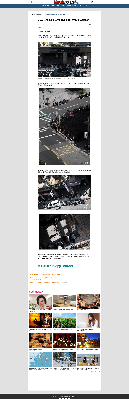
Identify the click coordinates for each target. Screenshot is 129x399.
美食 (90, 24)
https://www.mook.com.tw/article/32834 (49, 268)
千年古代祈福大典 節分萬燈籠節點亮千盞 (63, 349)
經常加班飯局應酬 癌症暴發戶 (36, 349)
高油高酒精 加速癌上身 (82, 310)
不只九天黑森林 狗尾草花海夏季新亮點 (62, 329)
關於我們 (55, 396)
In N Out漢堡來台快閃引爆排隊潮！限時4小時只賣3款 (54, 14)
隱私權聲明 (74, 396)
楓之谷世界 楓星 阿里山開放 (37, 280)
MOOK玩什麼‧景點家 (36, 14)
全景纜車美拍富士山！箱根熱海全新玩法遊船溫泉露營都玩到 (46, 274)
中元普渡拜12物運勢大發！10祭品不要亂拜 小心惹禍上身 (45, 277)
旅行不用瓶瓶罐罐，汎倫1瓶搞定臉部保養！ (63, 310)
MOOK (99, 2)
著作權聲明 (67, 396)
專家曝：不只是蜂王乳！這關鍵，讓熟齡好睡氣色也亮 (44, 282)
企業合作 (61, 396)
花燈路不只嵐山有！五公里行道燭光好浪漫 (87, 349)
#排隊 (39, 27)
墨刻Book (93, 2)
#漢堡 (44, 27)
